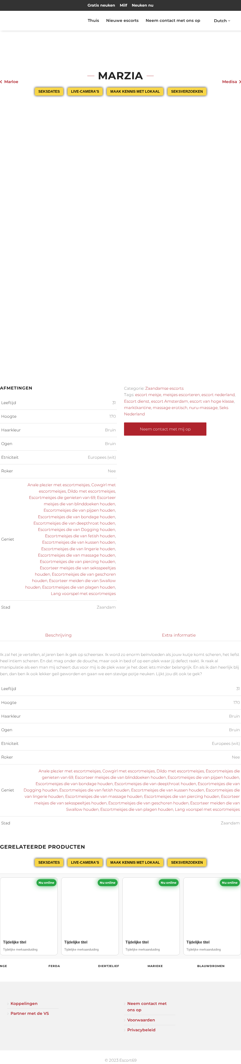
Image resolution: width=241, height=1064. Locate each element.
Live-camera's (85, 91)
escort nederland (218, 394)
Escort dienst (136, 401)
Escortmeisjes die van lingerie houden (78, 548)
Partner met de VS (30, 1013)
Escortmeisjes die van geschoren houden (148, 803)
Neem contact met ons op (173, 20)
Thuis (93, 20)
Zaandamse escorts (164, 388)
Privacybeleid (141, 1030)
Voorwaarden (141, 1020)
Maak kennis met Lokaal (135, 91)
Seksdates (49, 91)
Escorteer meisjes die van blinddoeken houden (120, 777)
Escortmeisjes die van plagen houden (78, 587)
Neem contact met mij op (165, 429)
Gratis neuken (101, 5)
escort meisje (148, 394)
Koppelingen (24, 1003)
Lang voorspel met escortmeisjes (83, 593)
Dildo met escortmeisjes (91, 491)
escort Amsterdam (169, 401)
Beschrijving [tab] (58, 635)
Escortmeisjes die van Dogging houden (76, 529)
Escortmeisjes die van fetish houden (80, 536)
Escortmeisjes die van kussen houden (78, 542)
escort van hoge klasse (212, 401)
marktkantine (137, 407)
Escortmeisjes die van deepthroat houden (74, 523)
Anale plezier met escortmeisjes (59, 484)
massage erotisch (170, 407)
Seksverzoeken (187, 91)
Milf (123, 5)
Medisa (229, 81)
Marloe (11, 81)
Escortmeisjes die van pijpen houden (79, 510)
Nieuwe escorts (122, 20)
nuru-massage (203, 407)
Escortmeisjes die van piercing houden (77, 561)
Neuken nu (142, 5)
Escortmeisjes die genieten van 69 (62, 497)
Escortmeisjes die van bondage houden (76, 516)
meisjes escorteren (181, 394)
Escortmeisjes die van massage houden (76, 555)
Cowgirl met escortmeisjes (128, 771)
